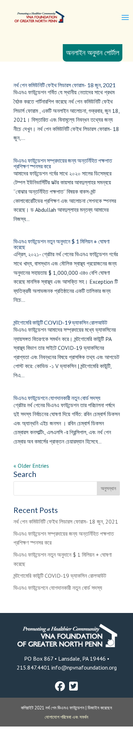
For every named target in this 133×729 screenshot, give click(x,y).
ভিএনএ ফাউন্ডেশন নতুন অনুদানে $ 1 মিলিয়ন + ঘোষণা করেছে (61, 244)
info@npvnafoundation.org (83, 667)
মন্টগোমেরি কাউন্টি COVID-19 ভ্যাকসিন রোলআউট (60, 322)
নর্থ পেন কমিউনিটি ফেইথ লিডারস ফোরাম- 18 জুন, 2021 (64, 85)
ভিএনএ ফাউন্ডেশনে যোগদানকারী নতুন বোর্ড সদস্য (56, 397)
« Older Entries (31, 465)
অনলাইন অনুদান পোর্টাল (92, 52)
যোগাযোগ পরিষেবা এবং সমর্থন (66, 717)
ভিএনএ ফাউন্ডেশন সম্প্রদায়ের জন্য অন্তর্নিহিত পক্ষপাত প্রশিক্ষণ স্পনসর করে (62, 163)
